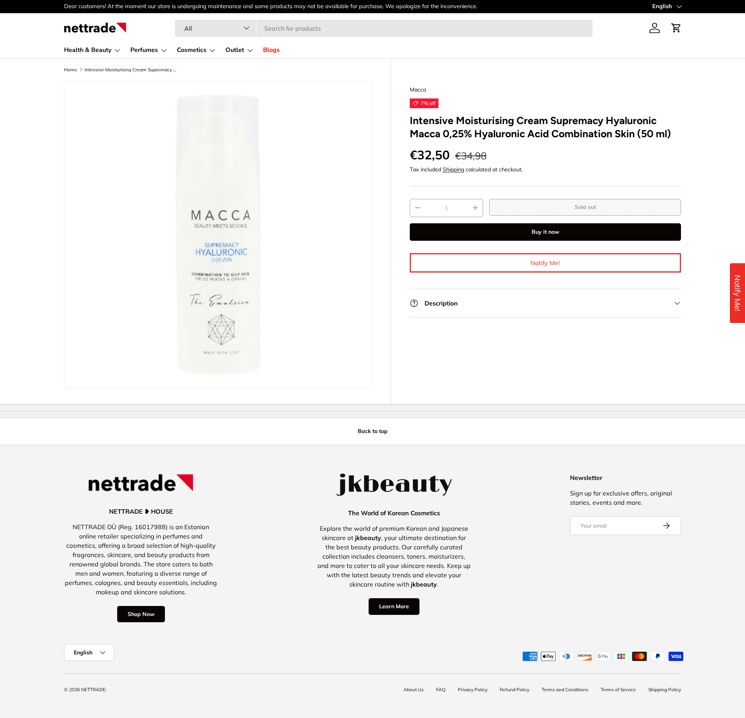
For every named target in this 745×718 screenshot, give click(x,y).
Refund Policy (514, 689)
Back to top (373, 431)
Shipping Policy (664, 689)
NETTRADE (93, 689)
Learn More (394, 606)
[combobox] (383, 27)
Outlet (234, 50)
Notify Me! (545, 263)
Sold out (585, 207)
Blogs (271, 50)
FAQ (440, 689)
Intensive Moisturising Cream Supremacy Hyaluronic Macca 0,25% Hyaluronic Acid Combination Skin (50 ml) (131, 69)
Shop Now (141, 614)
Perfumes (144, 50)
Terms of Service (618, 689)
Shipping (453, 169)
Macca (418, 89)
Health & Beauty (87, 50)
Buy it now (545, 231)
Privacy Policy (472, 689)
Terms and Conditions (565, 689)
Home (70, 69)
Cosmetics (191, 50)
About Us (414, 689)
